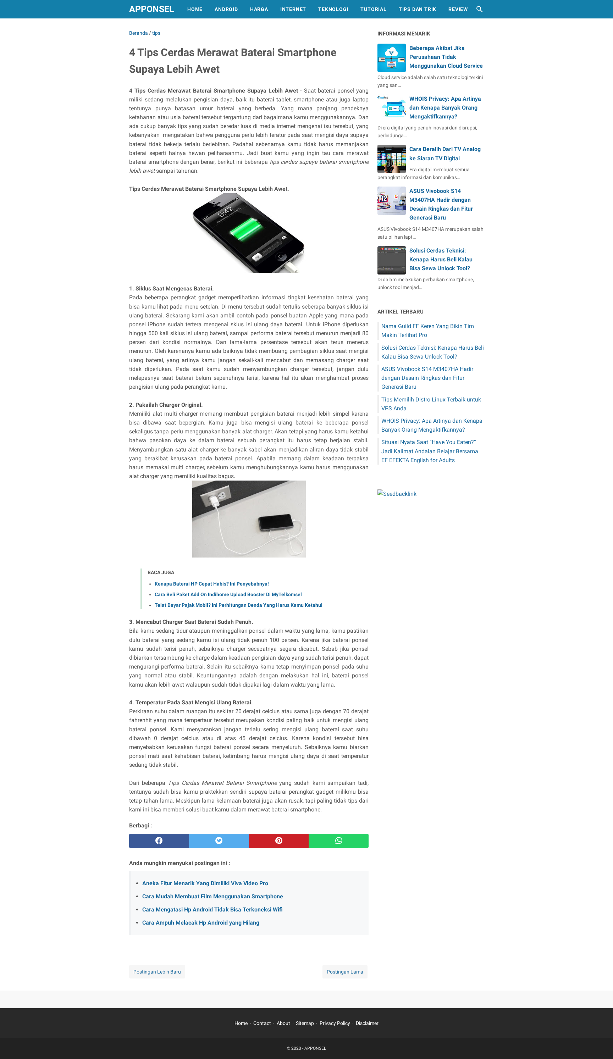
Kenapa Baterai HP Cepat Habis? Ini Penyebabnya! (212, 584)
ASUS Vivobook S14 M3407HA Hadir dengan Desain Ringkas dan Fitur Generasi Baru (427, 378)
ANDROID (226, 9)
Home (241, 1023)
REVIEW (458, 9)
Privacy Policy (335, 1023)
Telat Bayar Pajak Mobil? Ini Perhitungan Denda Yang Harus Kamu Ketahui (238, 605)
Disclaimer (367, 1023)
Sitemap (305, 1023)
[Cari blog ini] (479, 9)
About (283, 1023)
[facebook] (159, 841)
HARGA (259, 9)
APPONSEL (151, 9)
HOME (195, 9)
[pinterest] (279, 841)
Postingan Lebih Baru (157, 972)
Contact (262, 1023)
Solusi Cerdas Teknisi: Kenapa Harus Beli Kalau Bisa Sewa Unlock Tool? (441, 259)
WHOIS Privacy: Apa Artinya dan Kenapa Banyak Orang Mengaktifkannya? (445, 107)
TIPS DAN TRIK (417, 9)
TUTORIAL (373, 9)
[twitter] (219, 841)
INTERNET (293, 9)
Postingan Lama (345, 972)
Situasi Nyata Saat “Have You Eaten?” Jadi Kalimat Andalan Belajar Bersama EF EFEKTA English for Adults (429, 451)
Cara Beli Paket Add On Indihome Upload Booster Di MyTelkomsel (228, 594)
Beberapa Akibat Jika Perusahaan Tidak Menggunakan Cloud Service (446, 57)
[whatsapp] (339, 841)
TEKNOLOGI (333, 9)
